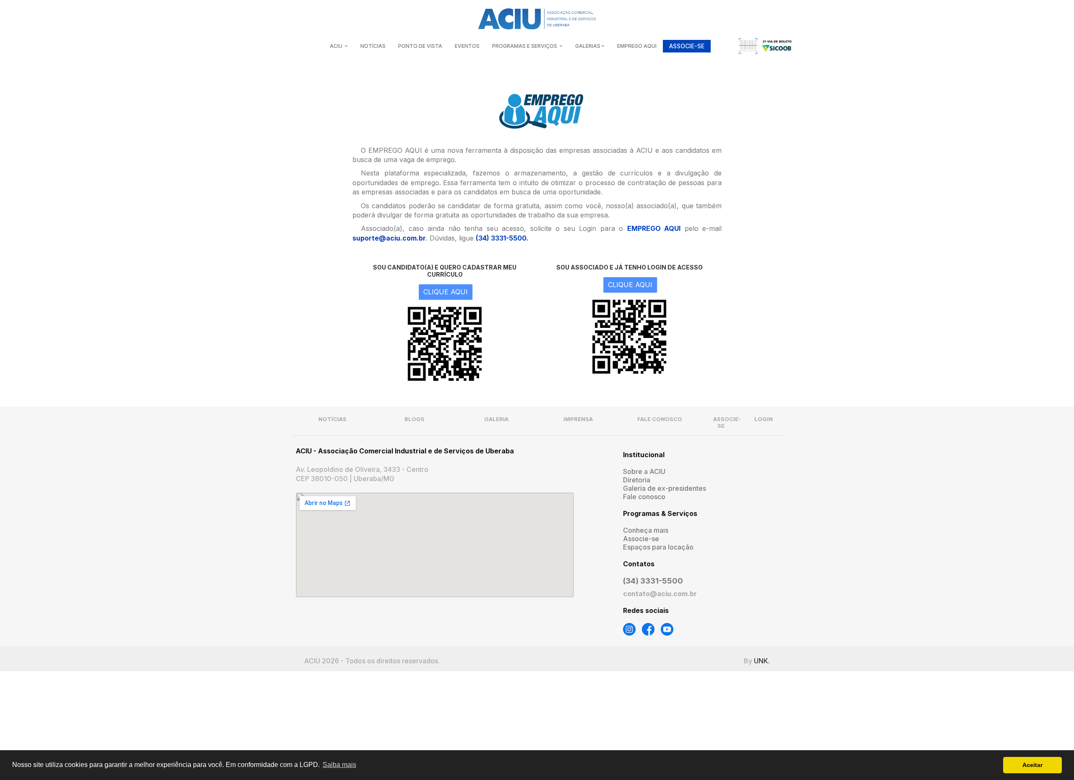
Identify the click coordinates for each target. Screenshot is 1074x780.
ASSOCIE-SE (686, 46)
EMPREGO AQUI (637, 46)
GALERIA (496, 419)
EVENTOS (467, 46)
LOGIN (763, 419)
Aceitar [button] (1032, 765)
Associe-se (641, 538)
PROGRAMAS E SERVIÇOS (525, 46)
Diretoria (636, 480)
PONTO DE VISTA (420, 46)
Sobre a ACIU (644, 471)
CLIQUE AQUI (445, 292)
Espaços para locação (658, 547)
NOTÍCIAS (373, 46)
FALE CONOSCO (659, 419)
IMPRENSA (578, 419)
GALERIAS (587, 46)
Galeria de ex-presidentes (664, 488)
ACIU (337, 46)
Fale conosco (644, 496)
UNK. (762, 661)
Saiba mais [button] (339, 764)
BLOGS (414, 419)
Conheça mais (645, 530)
